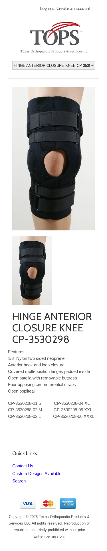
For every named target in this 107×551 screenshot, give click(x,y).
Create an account (73, 8)
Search (19, 480)
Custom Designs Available (36, 473)
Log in (45, 8)
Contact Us (22, 465)
